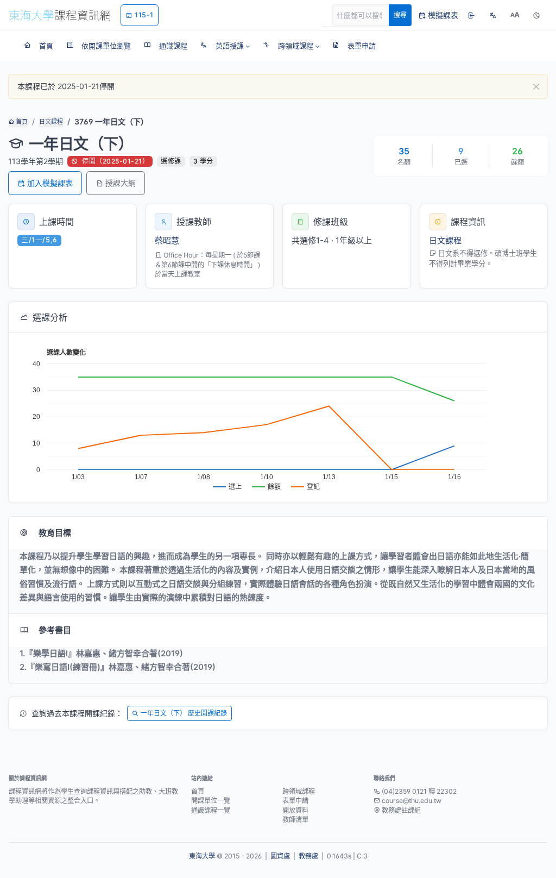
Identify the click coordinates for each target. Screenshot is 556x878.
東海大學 (202, 856)
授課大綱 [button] (120, 182)
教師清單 (295, 820)
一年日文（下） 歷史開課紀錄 (184, 713)
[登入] (471, 15)
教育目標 (55, 533)
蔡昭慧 (167, 240)
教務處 (308, 856)
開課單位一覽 (210, 801)
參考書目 (55, 630)
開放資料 (295, 810)
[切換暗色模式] (536, 15)
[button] (225, 46)
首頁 (21, 122)
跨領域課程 (298, 791)
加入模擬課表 (50, 182)
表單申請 (295, 801)
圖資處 (280, 856)
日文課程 (51, 122)
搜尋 (400, 15)
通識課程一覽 (210, 810)
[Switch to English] (493, 15)
